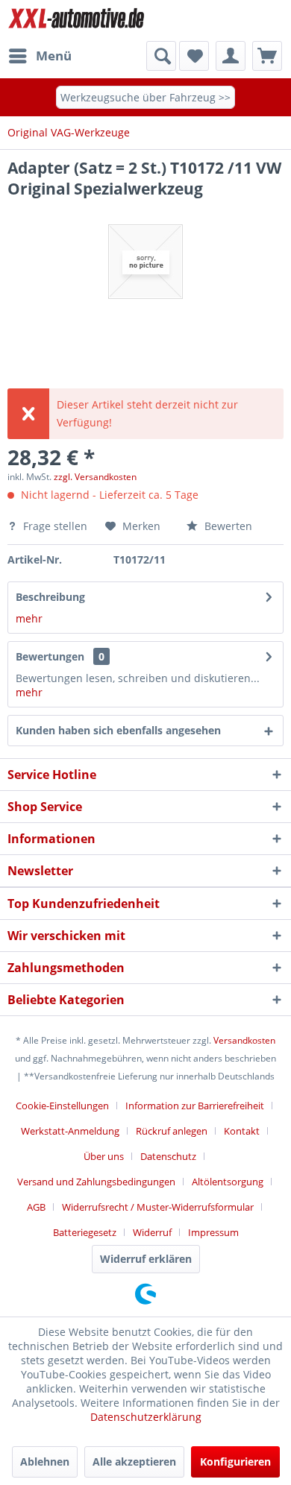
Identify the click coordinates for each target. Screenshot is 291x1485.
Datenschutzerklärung (145, 1417)
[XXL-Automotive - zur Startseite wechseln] (76, 20)
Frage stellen (55, 526)
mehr (29, 618)
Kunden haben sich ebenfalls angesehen (118, 730)
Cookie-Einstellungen (62, 1105)
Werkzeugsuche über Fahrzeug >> (145, 97)
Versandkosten (244, 1040)
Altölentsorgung (227, 1181)
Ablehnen (44, 1461)
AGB (36, 1207)
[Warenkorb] (267, 56)
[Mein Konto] (230, 56)
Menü (54, 55)
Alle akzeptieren (134, 1461)
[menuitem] (39, 56)
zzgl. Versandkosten (95, 476)
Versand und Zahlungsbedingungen (96, 1181)
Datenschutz (168, 1156)
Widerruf (152, 1232)
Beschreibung (50, 597)
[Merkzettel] (194, 56)
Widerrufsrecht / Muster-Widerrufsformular (158, 1207)
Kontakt (242, 1131)
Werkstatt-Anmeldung (70, 1131)
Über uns (104, 1156)
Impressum (213, 1232)
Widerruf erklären (146, 1259)
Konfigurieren (235, 1461)
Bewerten (226, 526)
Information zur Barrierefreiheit (194, 1105)
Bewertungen (50, 656)
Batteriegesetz (84, 1232)
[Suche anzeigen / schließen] (161, 56)
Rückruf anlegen (171, 1131)
